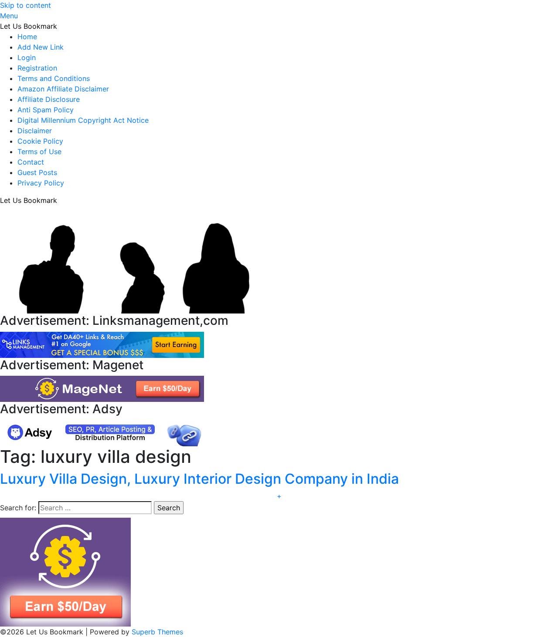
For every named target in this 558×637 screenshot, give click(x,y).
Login (26, 57)
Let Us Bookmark (28, 26)
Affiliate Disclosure (48, 99)
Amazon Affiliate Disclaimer (63, 88)
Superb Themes (157, 631)
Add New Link (40, 47)
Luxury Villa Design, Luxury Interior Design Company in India (199, 478)
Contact (30, 162)
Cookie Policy (40, 141)
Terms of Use (39, 151)
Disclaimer (34, 130)
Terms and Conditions (53, 78)
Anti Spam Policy (45, 109)
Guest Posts (37, 172)
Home (27, 36)
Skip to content (25, 5)
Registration (37, 68)
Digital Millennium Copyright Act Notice (83, 120)
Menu (9, 15)
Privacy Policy (40, 183)
